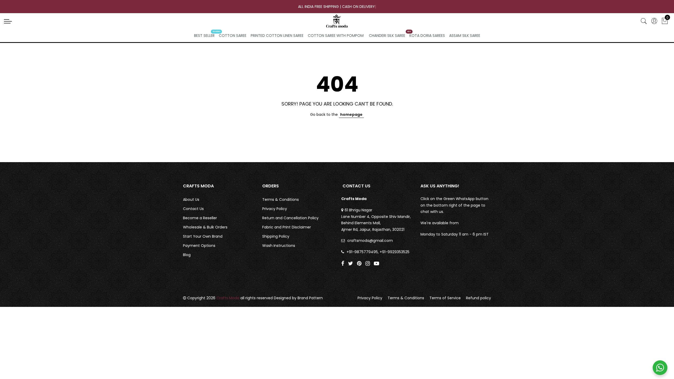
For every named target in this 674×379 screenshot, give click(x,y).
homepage (351, 114)
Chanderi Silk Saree (387, 35)
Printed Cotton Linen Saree (277, 35)
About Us (191, 199)
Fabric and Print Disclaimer (286, 227)
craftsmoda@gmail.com (370, 240)
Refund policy (478, 298)
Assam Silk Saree (464, 35)
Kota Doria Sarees (427, 35)
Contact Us (193, 208)
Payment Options (199, 245)
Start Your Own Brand (202, 236)
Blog (187, 254)
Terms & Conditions (280, 199)
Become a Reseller (200, 218)
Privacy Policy (274, 208)
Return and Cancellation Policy (290, 218)
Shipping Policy (275, 236)
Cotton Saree (232, 35)
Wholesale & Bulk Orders (205, 227)
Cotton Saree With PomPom (336, 35)
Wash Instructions (278, 245)
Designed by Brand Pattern (298, 298)
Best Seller (204, 35)
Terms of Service (445, 298)
